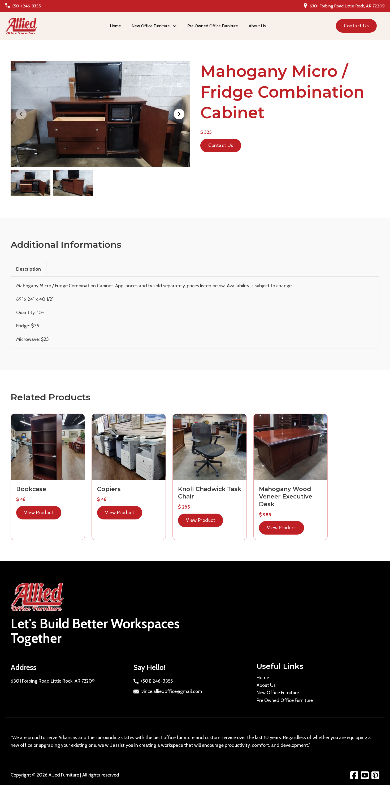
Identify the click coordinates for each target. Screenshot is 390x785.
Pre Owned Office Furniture (212, 25)
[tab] (28, 269)
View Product (38, 512)
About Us (257, 25)
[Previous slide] (21, 114)
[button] (100, 114)
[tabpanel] (195, 312)
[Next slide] (179, 114)
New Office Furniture (278, 693)
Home (115, 25)
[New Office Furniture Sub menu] (174, 26)
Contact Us (356, 26)
